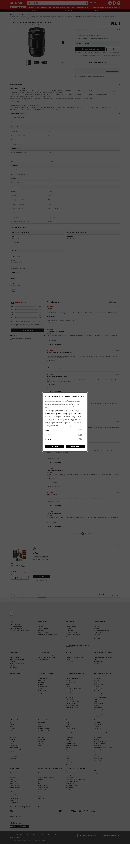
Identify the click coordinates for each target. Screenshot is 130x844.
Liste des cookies (60, 427)
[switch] (80, 435)
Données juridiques (69, 427)
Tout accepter (75, 446)
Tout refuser (54, 446)
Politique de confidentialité (50, 427)
